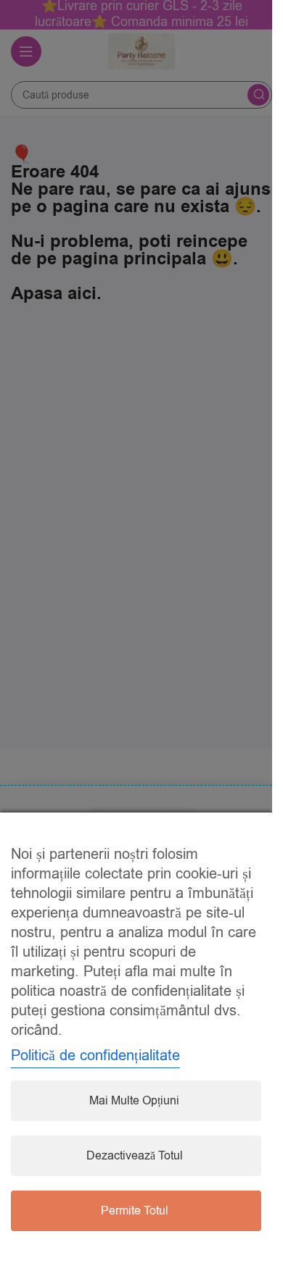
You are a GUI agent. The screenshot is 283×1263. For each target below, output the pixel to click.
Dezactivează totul (134, 1156)
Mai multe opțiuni (134, 1101)
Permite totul (134, 1211)
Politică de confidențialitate (95, 1055)
